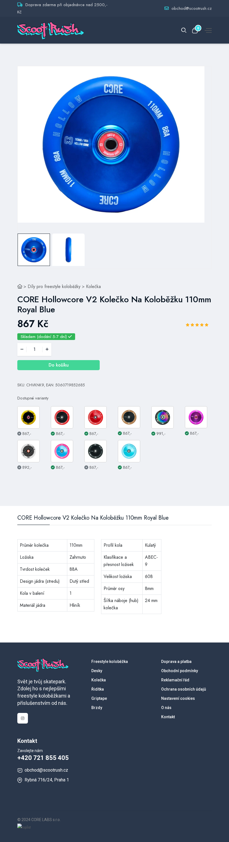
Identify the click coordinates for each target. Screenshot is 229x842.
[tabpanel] (111, 144)
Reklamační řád (175, 680)
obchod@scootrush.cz (191, 8)
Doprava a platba (176, 661)
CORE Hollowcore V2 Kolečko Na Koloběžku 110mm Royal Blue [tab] (93, 518)
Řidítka (97, 689)
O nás (166, 707)
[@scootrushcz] (22, 718)
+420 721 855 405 (43, 757)
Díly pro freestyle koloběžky (54, 286)
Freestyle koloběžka (109, 661)
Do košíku (59, 365)
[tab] (34, 250)
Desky (96, 671)
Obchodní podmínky (179, 671)
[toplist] (24, 827)
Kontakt (168, 717)
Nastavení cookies (178, 698)
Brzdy (96, 707)
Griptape (99, 698)
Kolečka (93, 286)
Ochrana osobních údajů (183, 689)
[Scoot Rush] (19, 286)
